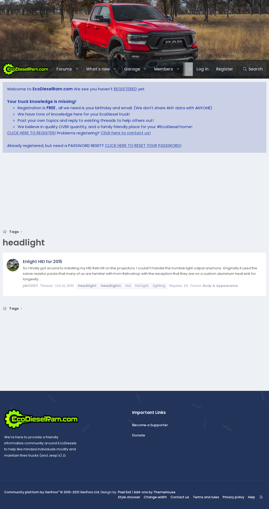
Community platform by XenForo (52, 492)
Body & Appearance (220, 285)
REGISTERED (125, 89)
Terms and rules (206, 497)
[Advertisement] (134, 192)
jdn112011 (30, 285)
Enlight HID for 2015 (42, 262)
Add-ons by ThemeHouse (154, 492)
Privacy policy (233, 497)
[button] (77, 69)
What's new (98, 69)
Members (163, 69)
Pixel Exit (124, 492)
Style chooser (129, 497)
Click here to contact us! (126, 133)
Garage (132, 69)
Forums (64, 69)
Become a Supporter (150, 425)
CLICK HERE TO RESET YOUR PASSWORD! (143, 145)
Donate (138, 435)
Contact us (179, 497)
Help (251, 497)
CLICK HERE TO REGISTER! (31, 133)
